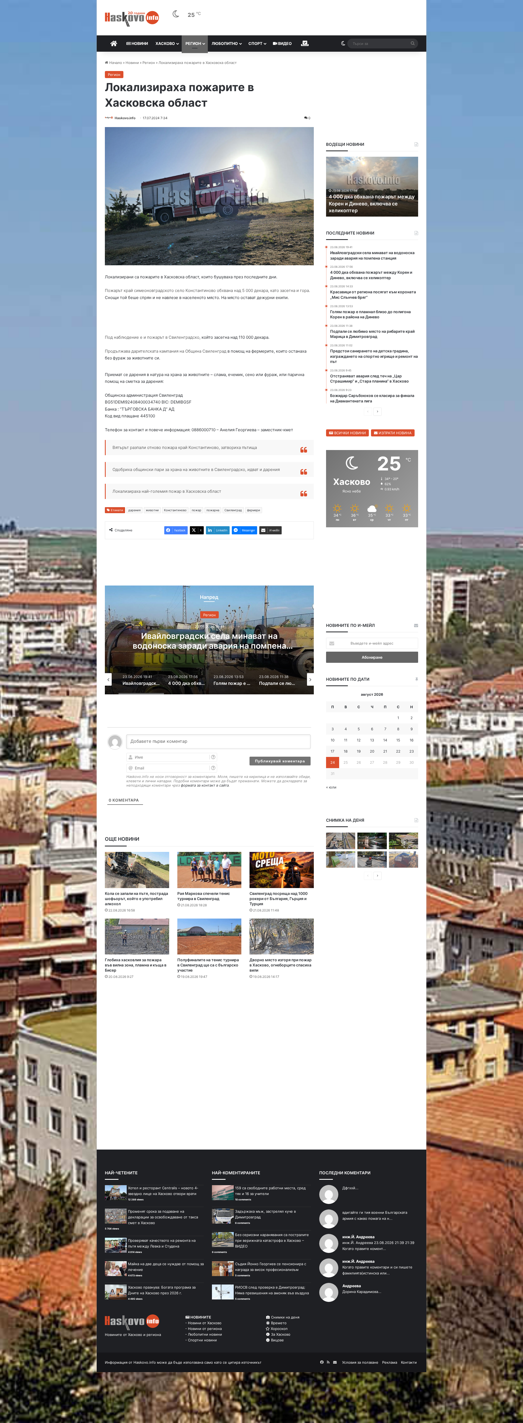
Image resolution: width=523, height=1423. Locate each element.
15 (398, 740)
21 (385, 751)
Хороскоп (279, 1328)
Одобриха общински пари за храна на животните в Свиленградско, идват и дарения (196, 469)
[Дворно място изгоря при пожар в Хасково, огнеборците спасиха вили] (282, 937)
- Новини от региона (203, 1328)
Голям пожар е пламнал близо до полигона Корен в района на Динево (209, 640)
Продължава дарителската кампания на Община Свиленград (165, 351)
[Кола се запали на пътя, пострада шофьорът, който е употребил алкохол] (137, 870)
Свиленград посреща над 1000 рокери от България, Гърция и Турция (279, 898)
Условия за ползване (360, 1362)
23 (411, 751)
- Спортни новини (201, 1340)
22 (398, 751)
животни (152, 510)
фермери (253, 510)
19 (359, 751)
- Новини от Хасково (203, 1323)
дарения (134, 510)
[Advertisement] (209, 1005)
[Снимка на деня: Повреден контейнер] (340, 859)
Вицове (277, 1340)
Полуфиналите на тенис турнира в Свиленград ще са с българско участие (208, 964)
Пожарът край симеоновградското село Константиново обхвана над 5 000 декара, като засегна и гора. (207, 290)
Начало (115, 62)
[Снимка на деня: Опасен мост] (340, 841)
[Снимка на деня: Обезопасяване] (372, 859)
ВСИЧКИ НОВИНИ (349, 433)
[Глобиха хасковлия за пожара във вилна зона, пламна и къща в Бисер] (137, 937)
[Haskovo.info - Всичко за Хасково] (132, 19)
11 (345, 740)
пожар (196, 510)
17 (332, 751)
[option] (209, 640)
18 (346, 751)
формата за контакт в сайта (205, 785)
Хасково (165, 43)
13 (372, 740)
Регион (193, 43)
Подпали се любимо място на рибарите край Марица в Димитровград (365, 203)
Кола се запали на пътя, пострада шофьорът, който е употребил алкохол (136, 898)
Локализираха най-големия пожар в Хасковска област (166, 491)
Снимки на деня (284, 1317)
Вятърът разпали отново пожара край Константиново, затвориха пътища (184, 447)
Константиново (175, 510)
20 (372, 751)
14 (385, 740)
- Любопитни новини (203, 1334)
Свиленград (233, 510)
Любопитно (225, 43)
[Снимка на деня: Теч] (372, 841)
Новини (139, 43)
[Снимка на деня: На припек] (403, 841)
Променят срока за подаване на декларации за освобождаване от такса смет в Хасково (163, 1217)
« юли (331, 787)
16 (411, 740)
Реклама (389, 1362)
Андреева (351, 1285)
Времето (278, 1323)
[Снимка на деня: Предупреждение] (403, 859)
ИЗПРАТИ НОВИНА (395, 433)
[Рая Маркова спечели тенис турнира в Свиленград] (209, 870)
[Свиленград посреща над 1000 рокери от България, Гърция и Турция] (282, 870)
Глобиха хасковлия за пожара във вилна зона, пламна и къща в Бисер (135, 964)
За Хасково (280, 1334)
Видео (284, 43)
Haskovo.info (125, 118)
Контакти (409, 1362)
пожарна (212, 510)
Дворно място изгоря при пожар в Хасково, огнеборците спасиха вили (281, 964)
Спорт (255, 43)
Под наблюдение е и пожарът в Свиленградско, (152, 337)
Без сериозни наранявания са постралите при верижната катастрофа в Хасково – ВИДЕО (272, 1240)
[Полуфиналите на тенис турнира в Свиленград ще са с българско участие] (209, 937)
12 (359, 740)
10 (333, 740)
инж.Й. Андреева (358, 1236)
